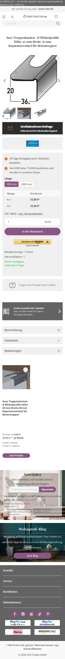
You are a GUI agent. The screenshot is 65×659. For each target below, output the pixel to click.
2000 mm (26, 184)
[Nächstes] (59, 80)
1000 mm (11, 184)
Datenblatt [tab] (11, 340)
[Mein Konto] (13, 16)
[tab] (32, 330)
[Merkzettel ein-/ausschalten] (58, 58)
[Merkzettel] (55, 16)
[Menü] (4, 16)
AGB (26, 512)
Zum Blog (32, 555)
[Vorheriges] (4, 80)
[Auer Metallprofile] (32, 143)
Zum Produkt (16, 455)
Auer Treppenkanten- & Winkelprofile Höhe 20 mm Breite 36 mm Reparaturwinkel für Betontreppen (15, 408)
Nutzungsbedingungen (17, 503)
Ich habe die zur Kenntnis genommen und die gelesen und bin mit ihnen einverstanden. (29, 511)
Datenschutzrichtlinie (28, 499)
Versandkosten (32, 648)
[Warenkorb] (63, 13)
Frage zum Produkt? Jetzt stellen (37, 285)
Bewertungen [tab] (13, 351)
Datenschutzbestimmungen (29, 509)
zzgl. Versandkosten (30, 213)
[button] (32, 243)
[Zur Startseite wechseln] (35, 16)
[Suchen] (58, 23)
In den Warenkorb (32, 231)
